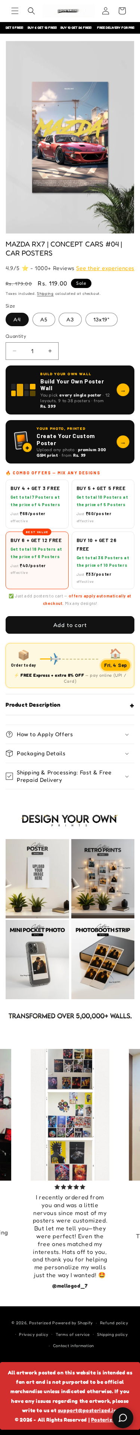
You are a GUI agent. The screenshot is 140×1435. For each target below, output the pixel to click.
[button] (15, 11)
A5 (43, 319)
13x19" (101, 319)
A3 (70, 319)
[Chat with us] (122, 1417)
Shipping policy (112, 1334)
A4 (17, 319)
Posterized (40, 1322)
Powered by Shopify (72, 1322)
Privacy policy (34, 1334)
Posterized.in (108, 1419)
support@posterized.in (87, 1410)
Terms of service (73, 1334)
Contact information (73, 1345)
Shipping (45, 293)
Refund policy (114, 1322)
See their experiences (105, 268)
